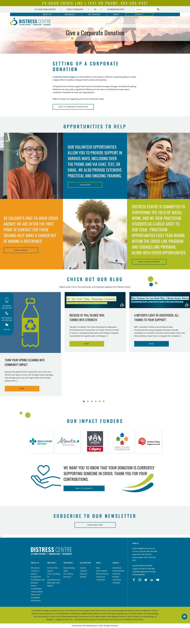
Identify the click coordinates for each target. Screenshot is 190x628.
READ (22, 388)
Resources (69, 14)
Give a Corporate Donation (73, 107)
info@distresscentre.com (146, 548)
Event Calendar (101, 571)
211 (95, 9)
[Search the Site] (148, 9)
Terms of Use (35, 595)
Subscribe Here (95, 525)
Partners (34, 574)
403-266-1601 (146, 554)
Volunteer (85, 185)
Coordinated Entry (115, 9)
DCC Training (68, 574)
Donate (139, 14)
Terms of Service (37, 592)
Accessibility (35, 598)
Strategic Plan (36, 577)
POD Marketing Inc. (90, 626)
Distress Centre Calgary (65, 77)
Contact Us (35, 571)
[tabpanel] (95, 321)
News (115, 14)
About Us (47, 14)
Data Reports (36, 601)
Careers (83, 568)
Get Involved (94, 14)
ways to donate (84, 488)
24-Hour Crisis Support (45, 9)
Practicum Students (149, 262)
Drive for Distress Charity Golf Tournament (102, 577)
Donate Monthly (118, 571)
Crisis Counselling (75, 9)
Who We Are (35, 568)
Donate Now (117, 568)
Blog (97, 568)
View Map (151, 569)
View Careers (21, 250)
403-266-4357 (134, 3)
